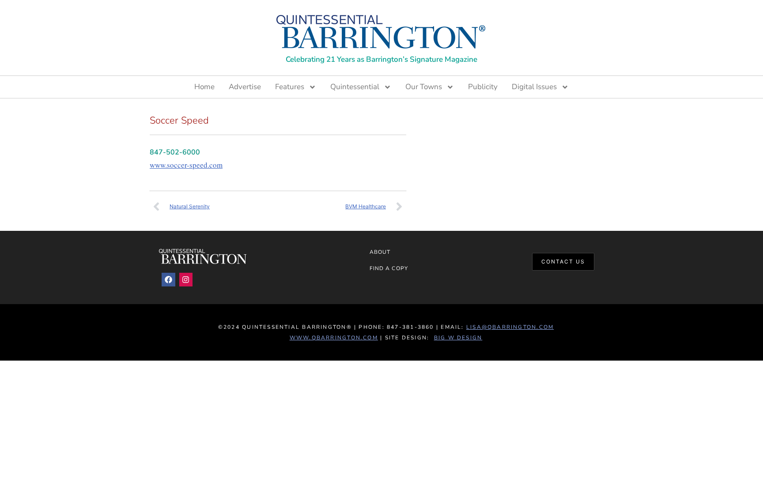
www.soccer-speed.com (186, 165)
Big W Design (458, 337)
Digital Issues (534, 87)
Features (289, 87)
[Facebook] (168, 279)
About (380, 252)
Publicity (483, 87)
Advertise (245, 87)
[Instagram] (186, 279)
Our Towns (423, 87)
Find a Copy (389, 268)
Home (204, 87)
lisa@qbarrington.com (510, 327)
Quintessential (354, 87)
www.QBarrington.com (334, 337)
